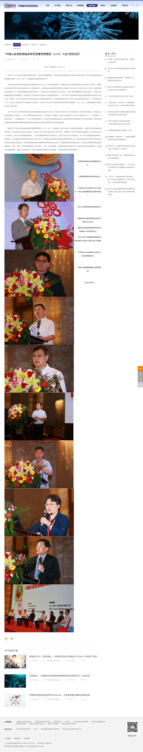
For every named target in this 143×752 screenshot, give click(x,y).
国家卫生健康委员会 (98, 722)
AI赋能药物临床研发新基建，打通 (118, 131)
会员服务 (113, 5)
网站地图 (17, 738)
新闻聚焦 (80, 5)
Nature (36, 729)
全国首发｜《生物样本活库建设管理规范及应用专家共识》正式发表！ (60, 676)
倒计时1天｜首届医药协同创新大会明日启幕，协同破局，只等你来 (120, 147)
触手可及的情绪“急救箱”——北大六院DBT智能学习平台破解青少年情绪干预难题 (120, 167)
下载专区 (125, 5)
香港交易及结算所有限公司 (72, 729)
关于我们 (57, 5)
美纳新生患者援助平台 (24, 722)
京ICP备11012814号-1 (28, 743)
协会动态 (92, 5)
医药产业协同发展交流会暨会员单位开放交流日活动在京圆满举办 (120, 88)
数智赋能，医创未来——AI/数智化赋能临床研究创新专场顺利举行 (120, 138)
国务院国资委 (21, 724)
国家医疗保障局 (53, 724)
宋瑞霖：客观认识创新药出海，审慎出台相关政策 (120, 60)
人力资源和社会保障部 (80, 722)
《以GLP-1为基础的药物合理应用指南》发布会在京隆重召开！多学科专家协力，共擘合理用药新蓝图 (120, 179)
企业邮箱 (7, 738)
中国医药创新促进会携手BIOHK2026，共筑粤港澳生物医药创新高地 (59, 695)
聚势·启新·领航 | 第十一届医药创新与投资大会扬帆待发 (120, 156)
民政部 (67, 722)
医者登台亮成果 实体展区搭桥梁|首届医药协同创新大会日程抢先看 (120, 113)
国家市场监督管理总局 (36, 724)
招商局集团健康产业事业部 (50, 729)
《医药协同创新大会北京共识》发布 (119, 96)
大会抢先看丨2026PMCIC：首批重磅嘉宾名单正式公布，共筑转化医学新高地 (120, 104)
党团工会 (69, 5)
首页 (47, 5)
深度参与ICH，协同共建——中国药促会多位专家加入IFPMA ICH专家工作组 (63, 656)
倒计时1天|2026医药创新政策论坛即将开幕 (120, 70)
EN (137, 5)
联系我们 (27, 738)
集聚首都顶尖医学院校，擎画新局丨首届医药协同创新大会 (120, 79)
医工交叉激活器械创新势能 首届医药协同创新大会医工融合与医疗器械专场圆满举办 (120, 191)
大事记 (102, 5)
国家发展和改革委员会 (43, 722)
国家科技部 (58, 722)
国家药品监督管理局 (69, 724)
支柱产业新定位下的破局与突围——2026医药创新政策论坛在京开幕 (119, 122)
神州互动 (48, 743)
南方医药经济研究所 (23, 729)
